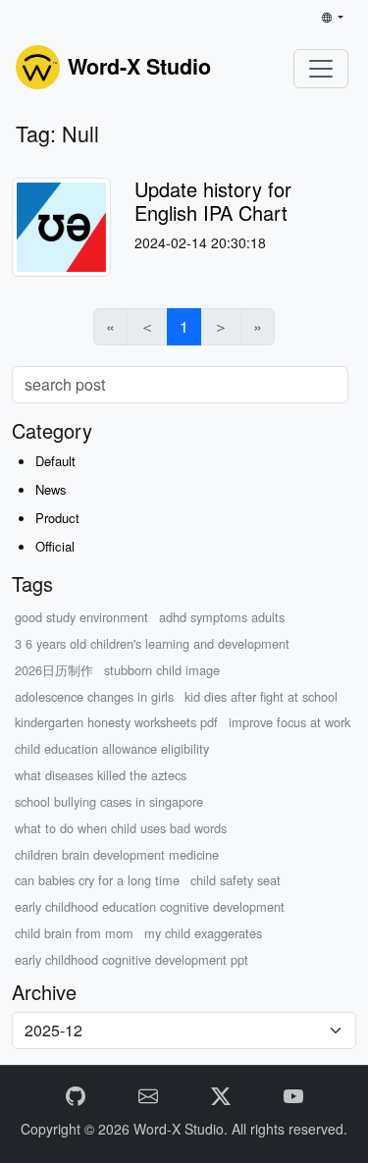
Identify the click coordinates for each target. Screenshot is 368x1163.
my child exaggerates (203, 933)
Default (55, 460)
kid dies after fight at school (261, 696)
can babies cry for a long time (97, 880)
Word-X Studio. (182, 1128)
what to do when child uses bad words (121, 828)
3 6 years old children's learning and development (152, 643)
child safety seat (235, 880)
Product (57, 517)
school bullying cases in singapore (109, 801)
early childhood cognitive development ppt (131, 959)
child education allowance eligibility (112, 748)
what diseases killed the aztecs (100, 775)
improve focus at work (289, 722)
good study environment (81, 617)
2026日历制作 (54, 670)
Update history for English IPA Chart (212, 201)
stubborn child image (162, 670)
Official (55, 546)
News (51, 489)
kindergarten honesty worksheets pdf (116, 722)
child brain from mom (74, 933)
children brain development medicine (117, 854)
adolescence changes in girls (94, 696)
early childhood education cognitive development (150, 906)
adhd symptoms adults (222, 617)
